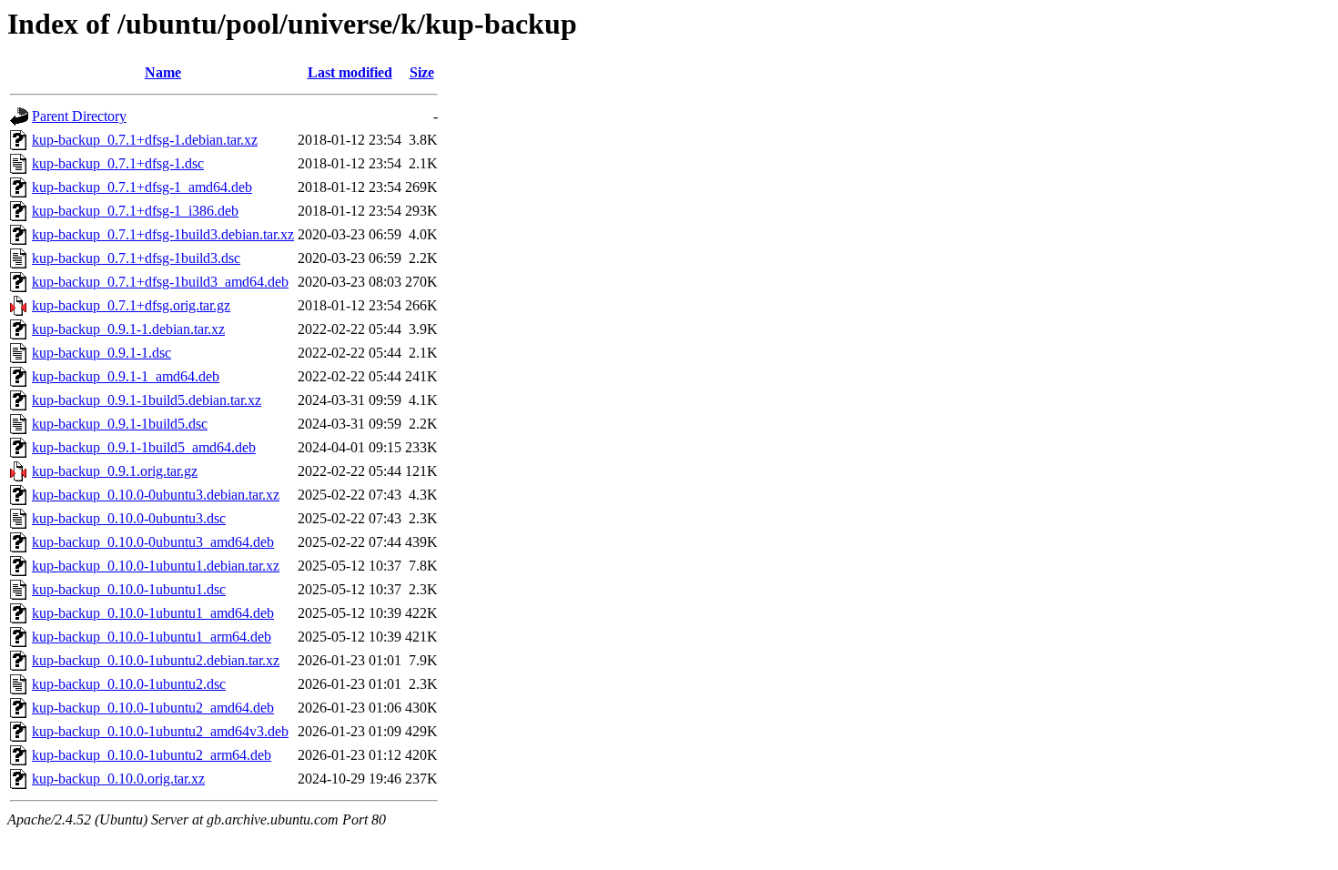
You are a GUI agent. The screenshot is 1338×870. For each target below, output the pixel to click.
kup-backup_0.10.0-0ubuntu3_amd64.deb (153, 542)
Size (422, 72)
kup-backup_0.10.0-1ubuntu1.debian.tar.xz (155, 565)
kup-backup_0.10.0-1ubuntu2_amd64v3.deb (160, 731)
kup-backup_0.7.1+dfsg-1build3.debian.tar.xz (163, 234)
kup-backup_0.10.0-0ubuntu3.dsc (129, 518)
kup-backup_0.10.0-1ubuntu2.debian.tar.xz (155, 660)
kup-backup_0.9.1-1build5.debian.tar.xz (146, 400)
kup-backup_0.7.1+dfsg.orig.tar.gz (131, 305)
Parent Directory (79, 116)
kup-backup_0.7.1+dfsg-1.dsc (118, 163)
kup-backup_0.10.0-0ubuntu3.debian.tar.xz (155, 494)
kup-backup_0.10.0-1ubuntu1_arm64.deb (151, 636)
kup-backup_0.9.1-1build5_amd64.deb (144, 447)
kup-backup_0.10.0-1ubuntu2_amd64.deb (153, 707)
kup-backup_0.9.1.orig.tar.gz (115, 471)
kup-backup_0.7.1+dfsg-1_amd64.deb (142, 187)
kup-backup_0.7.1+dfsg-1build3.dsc (136, 258)
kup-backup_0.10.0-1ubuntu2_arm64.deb (151, 755)
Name (163, 72)
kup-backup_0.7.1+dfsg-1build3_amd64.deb (160, 281)
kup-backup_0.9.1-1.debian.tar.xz (128, 329)
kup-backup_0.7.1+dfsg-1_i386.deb (135, 210)
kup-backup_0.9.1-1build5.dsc (120, 423)
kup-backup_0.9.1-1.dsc (101, 352)
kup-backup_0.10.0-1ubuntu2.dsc (129, 684)
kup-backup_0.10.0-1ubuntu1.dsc (129, 589)
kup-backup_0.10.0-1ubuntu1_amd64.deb (153, 613)
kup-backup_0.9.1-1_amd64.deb (125, 376)
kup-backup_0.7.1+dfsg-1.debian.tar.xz (145, 139)
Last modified (350, 72)
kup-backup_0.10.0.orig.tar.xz (118, 778)
